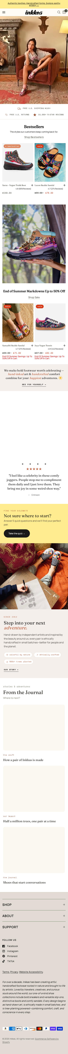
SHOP (7, 905)
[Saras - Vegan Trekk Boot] (17, 162)
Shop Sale (34, 297)
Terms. (6, 972)
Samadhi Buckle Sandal (13, 345)
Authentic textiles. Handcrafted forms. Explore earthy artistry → (34, 4)
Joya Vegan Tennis (43, 345)
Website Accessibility (31, 972)
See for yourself (34, 384)
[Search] (59, 12)
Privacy (14, 972)
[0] (64, 12)
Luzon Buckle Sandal (44, 185)
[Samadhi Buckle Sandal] (17, 322)
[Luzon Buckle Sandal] (50, 162)
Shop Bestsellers (34, 137)
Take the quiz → (17, 533)
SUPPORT (10, 927)
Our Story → (11, 669)
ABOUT (8, 916)
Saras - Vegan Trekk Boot (14, 185)
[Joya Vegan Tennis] (50, 322)
